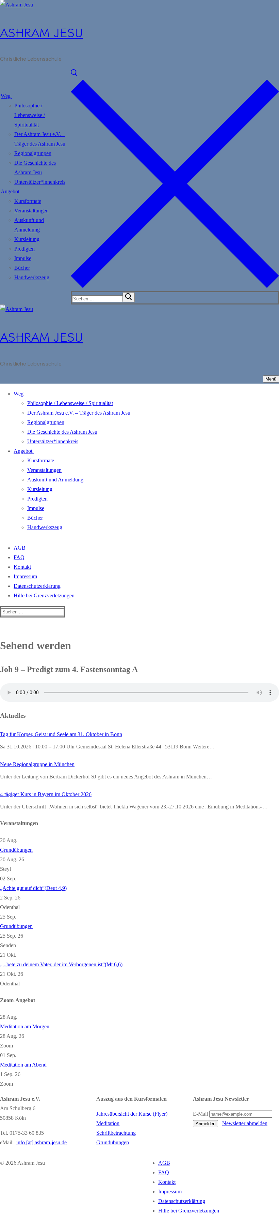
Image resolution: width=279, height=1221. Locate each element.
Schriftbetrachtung (116, 1133)
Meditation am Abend (23, 1065)
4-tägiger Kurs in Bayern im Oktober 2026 (46, 794)
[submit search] (128, 297)
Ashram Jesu (41, 32)
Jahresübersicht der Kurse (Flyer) (131, 1114)
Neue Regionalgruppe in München (37, 764)
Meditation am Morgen (24, 1026)
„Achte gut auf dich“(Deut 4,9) (33, 888)
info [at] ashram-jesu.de (41, 1142)
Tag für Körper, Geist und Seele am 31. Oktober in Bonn (61, 734)
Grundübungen (16, 850)
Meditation (107, 1123)
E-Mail (200, 1114)
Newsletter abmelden (244, 1123)
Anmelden (205, 1123)
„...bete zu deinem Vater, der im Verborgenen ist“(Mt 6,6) (61, 964)
